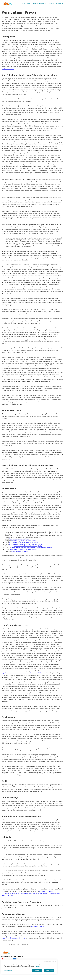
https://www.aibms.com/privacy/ (19, 539)
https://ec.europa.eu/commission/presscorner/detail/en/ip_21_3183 (22, 673)
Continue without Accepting (50, 961)
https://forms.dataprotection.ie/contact (13, 938)
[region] (29, 966)
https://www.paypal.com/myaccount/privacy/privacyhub (26, 544)
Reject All (37, 970)
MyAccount (59, 3)
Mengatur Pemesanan (39, 3)
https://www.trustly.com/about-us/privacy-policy (24, 549)
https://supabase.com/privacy (20, 551)
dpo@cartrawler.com (8, 69)
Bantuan (51, 3)
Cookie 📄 (37, 966)
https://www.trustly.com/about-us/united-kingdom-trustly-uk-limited (32, 548)
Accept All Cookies (49, 970)
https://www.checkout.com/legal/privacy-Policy (28, 546)
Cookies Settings (8, 970)
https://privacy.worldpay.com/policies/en (23, 541)
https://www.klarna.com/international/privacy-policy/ (25, 542)
